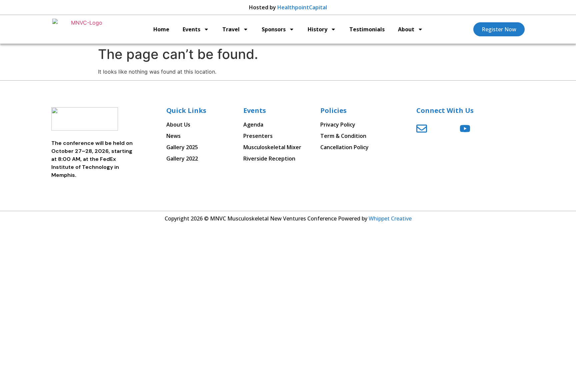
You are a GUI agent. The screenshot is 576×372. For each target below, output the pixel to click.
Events (191, 29)
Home (161, 29)
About (406, 29)
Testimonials (367, 29)
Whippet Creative (390, 218)
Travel (231, 29)
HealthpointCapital (302, 7)
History (317, 29)
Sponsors (274, 29)
